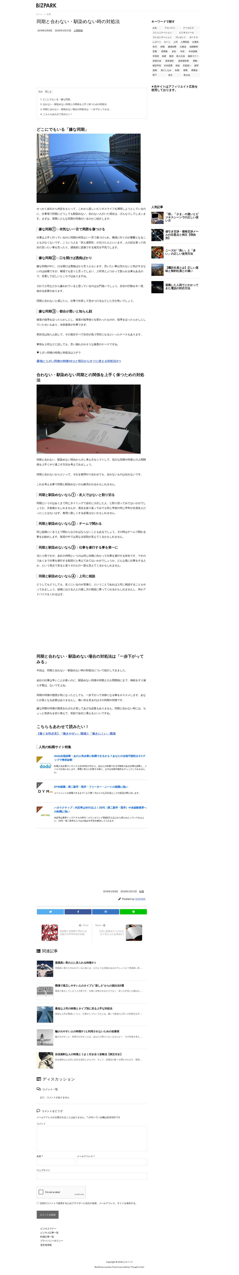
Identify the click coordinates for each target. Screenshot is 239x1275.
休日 (155, 46)
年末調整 (193, 51)
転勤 (177, 70)
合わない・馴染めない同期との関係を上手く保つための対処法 (73, 104)
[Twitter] (50, 911)
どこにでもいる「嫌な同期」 (56, 99)
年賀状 (156, 56)
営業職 (164, 51)
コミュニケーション (162, 32)
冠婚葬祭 (194, 46)
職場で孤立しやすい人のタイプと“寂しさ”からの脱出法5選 (89, 985)
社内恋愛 (168, 65)
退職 (185, 70)
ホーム (39, 14)
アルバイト (170, 28)
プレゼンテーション (162, 37)
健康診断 (172, 46)
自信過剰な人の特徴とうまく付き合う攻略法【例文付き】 (89, 1054)
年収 (182, 51)
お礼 (155, 28)
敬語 (171, 56)
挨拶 (164, 56)
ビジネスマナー (48, 1228)
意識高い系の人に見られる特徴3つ (75, 962)
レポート (157, 42)
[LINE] (133, 911)
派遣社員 (157, 61)
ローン (167, 42)
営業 (155, 51)
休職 (162, 46)
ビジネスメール (186, 32)
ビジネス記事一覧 (49, 1232)
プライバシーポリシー (51, 1240)
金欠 (170, 75)
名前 (40, 1156)
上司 (175, 42)
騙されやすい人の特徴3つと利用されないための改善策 (87, 1031)
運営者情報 (46, 1244)
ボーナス (193, 37)
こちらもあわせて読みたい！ (56, 114)
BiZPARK (140, 899)
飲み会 (187, 75)
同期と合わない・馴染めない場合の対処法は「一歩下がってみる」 (75, 109)
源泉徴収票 (183, 61)
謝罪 (196, 65)
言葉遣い (187, 65)
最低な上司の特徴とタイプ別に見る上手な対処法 (83, 1008)
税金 (178, 65)
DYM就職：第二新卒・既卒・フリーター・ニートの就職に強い (91, 786)
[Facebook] (78, 911)
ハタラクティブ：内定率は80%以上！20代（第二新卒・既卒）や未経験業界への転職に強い (100, 809)
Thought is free (137, 1267)
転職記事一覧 (47, 1236)
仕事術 (195, 42)
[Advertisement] (92, 63)
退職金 (194, 70)
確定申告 (157, 65)
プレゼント (180, 37)
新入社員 (180, 56)
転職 (49, 14)
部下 (155, 75)
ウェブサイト (43, 1170)
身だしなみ (166, 70)
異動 (195, 61)
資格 (155, 70)
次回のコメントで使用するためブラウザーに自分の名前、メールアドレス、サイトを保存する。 (89, 1203)
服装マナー (193, 56)
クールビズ (188, 28)
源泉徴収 (169, 61)
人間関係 (78, 30)
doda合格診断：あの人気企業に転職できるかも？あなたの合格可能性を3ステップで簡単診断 (100, 757)
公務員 (183, 46)
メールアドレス (86, 1156)
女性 (174, 51)
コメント (41, 1123)
